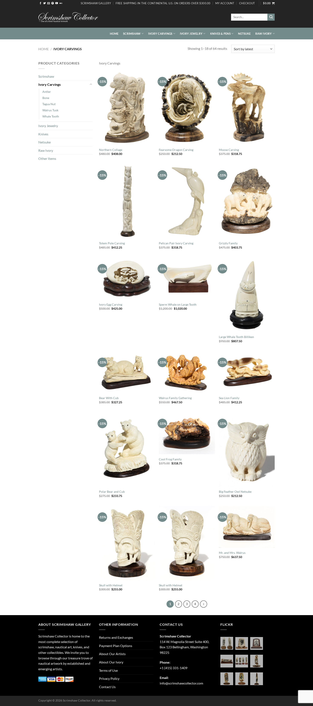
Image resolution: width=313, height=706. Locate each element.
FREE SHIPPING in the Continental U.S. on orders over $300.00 (163, 3)
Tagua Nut (49, 104)
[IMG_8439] (256, 661)
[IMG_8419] (241, 678)
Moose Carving (229, 150)
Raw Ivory (263, 33)
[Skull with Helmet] (127, 543)
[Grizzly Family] (247, 201)
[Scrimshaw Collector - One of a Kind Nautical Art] (68, 17)
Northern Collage (110, 150)
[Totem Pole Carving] (127, 201)
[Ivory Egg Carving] (127, 278)
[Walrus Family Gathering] (187, 372)
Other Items (47, 158)
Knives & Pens (220, 33)
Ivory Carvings (160, 33)
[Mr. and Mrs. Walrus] (247, 527)
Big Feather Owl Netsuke (235, 491)
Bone (45, 98)
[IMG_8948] (256, 643)
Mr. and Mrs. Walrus (232, 552)
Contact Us (107, 687)
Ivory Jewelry (191, 33)
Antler (46, 91)
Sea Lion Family (229, 398)
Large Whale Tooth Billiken (236, 337)
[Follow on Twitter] (44, 3)
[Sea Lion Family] (247, 372)
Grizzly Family (228, 243)
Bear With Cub (109, 398)
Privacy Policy (109, 678)
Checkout (247, 3)
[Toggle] (91, 84)
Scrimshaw (132, 33)
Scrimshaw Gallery (96, 3)
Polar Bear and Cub (112, 491)
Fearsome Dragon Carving (176, 150)
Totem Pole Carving (112, 243)
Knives (43, 134)
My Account (224, 3)
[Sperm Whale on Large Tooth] (187, 278)
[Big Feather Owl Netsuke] (247, 449)
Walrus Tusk (50, 110)
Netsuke (244, 33)
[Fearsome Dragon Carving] (187, 107)
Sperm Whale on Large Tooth (178, 304)
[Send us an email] (48, 3)
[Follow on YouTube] (56, 3)
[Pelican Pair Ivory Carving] (187, 201)
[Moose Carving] (247, 107)
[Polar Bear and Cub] (127, 449)
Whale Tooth (50, 116)
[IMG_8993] (241, 643)
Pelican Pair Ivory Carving (176, 243)
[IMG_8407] (226, 678)
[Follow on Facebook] (40, 3)
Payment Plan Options (115, 646)
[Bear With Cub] (127, 372)
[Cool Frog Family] (187, 433)
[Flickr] (61, 3)
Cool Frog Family (170, 459)
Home (114, 33)
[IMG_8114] (256, 678)
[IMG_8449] (226, 661)
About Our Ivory (111, 662)
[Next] (203, 604)
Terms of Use (108, 670)
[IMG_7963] (226, 643)
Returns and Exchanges (116, 637)
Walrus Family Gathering (175, 398)
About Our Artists (112, 654)
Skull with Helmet (110, 585)
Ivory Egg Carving (110, 304)
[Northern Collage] (127, 107)
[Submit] (271, 17)
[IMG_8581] (241, 661)
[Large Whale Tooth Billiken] (247, 295)
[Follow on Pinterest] (52, 3)
